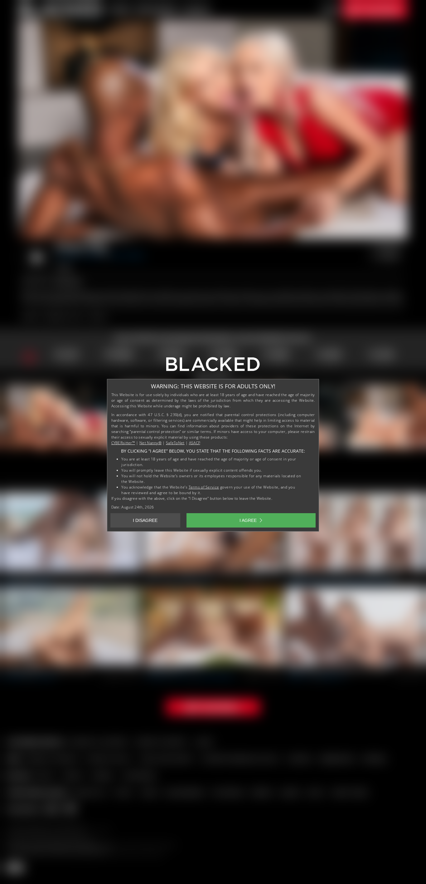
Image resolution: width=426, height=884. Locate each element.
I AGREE (248, 520)
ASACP (194, 442)
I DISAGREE (145, 520)
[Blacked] (213, 366)
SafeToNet (175, 442)
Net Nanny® (150, 442)
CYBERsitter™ (123, 442)
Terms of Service (204, 487)
